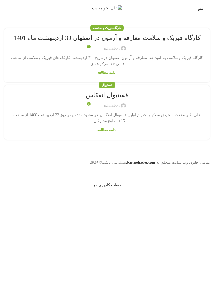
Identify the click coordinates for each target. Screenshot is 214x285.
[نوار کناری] (207, 173)
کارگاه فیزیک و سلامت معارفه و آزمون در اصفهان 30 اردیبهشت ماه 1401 (107, 37)
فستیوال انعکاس (107, 95)
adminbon (112, 48)
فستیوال (107, 85)
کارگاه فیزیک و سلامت (107, 28)
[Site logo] (107, 8)
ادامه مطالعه (107, 73)
